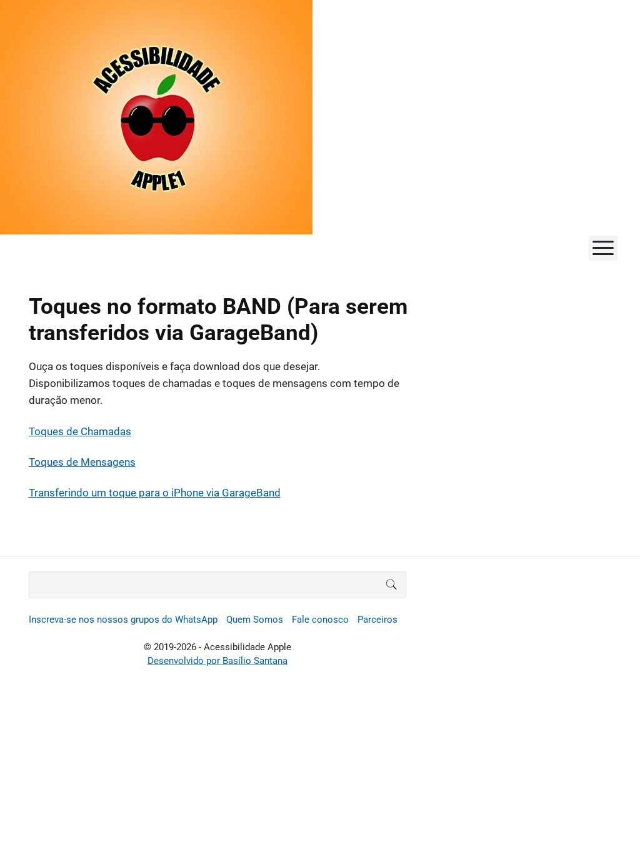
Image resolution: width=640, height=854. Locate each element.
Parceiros (378, 619)
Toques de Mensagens (82, 462)
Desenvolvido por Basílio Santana (218, 660)
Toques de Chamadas (80, 431)
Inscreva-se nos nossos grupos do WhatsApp (123, 619)
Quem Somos (254, 619)
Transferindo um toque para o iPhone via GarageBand (155, 492)
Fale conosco (320, 619)
